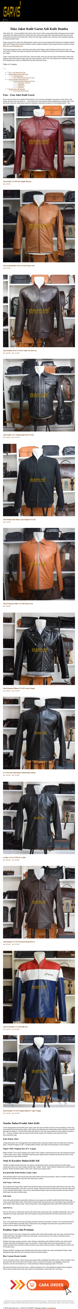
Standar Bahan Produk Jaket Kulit (18, 74)
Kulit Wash (21, 87)
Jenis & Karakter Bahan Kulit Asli (18, 79)
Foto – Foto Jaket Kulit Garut (17, 72)
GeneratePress (51, 1308)
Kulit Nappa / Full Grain (24, 82)
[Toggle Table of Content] (4, 69)
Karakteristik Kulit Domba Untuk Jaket (24, 81)
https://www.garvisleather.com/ (13, 46)
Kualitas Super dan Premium (17, 89)
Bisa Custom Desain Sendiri (21, 90)
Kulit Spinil (21, 84)
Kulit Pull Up (21, 85)
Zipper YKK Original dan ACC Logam (24, 77)
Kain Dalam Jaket (18, 76)
